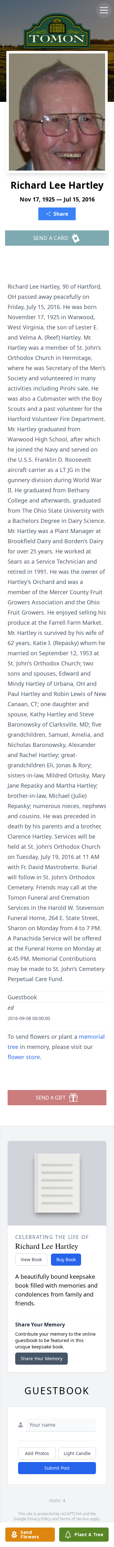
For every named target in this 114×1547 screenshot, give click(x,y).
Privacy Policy (39, 1519)
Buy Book (66, 1259)
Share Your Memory (41, 1358)
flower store (24, 1057)
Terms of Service (74, 1519)
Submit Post (57, 1468)
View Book (31, 1259)
